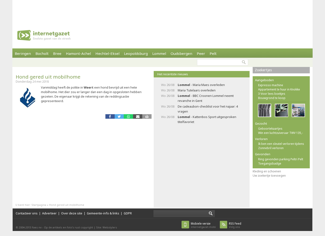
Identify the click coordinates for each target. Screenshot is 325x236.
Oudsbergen (181, 53)
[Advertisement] (162, 10)
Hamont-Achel (78, 53)
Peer (201, 53)
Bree (57, 53)
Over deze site (71, 213)
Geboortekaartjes (270, 129)
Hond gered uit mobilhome (48, 76)
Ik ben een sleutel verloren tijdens (281, 144)
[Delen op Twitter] (119, 116)
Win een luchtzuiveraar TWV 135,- (280, 133)
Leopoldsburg (136, 53)
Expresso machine (270, 85)
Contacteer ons (27, 213)
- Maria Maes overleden (201, 85)
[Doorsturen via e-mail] (137, 116)
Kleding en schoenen (267, 171)
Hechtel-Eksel (107, 53)
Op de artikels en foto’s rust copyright (68, 227)
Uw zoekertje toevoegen (269, 176)
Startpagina (38, 205)
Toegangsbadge (269, 163)
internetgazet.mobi (203, 225)
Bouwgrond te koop (272, 98)
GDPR (128, 213)
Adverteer (49, 213)
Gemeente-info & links (103, 213)
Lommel (159, 53)
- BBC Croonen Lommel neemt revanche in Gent (206, 98)
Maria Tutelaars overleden (197, 90)
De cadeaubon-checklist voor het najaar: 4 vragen (208, 108)
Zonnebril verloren (271, 148)
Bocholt (42, 53)
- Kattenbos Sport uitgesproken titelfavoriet (207, 119)
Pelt (213, 53)
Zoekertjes (263, 70)
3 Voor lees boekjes (271, 94)
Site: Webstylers (106, 227)
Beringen (23, 53)
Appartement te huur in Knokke (279, 89)
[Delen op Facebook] (110, 116)
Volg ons (235, 225)
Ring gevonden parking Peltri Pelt (280, 159)
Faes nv (37, 227)
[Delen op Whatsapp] (128, 116)
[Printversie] (147, 116)
